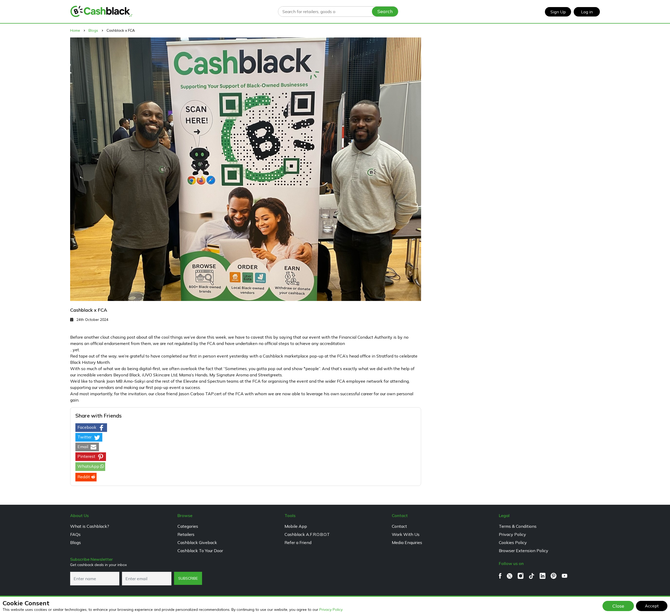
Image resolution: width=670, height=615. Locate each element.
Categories (187, 526)
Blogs (75, 542)
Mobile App (295, 526)
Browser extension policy (523, 550)
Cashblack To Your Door (200, 550)
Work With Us (406, 534)
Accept (652, 605)
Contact (399, 526)
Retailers (185, 534)
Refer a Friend (297, 542)
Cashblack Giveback (197, 542)
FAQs (75, 534)
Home (75, 30)
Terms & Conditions (518, 526)
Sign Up (558, 11)
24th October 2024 (91, 319)
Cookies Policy (513, 542)
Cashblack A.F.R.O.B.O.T (307, 534)
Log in (587, 11)
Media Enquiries (407, 542)
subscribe (188, 578)
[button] (91, 427)
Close (618, 606)
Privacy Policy (331, 609)
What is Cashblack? (89, 526)
